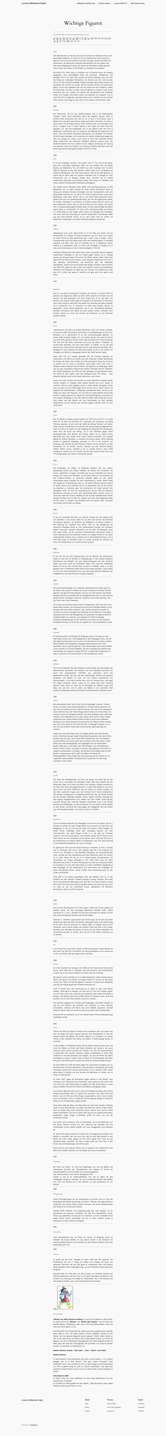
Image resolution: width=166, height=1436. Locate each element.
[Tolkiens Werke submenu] (111, 3)
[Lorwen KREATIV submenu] (127, 3)
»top (55, 106)
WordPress (34, 1425)
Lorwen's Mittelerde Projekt (34, 3)
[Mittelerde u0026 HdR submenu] (95, 3)
